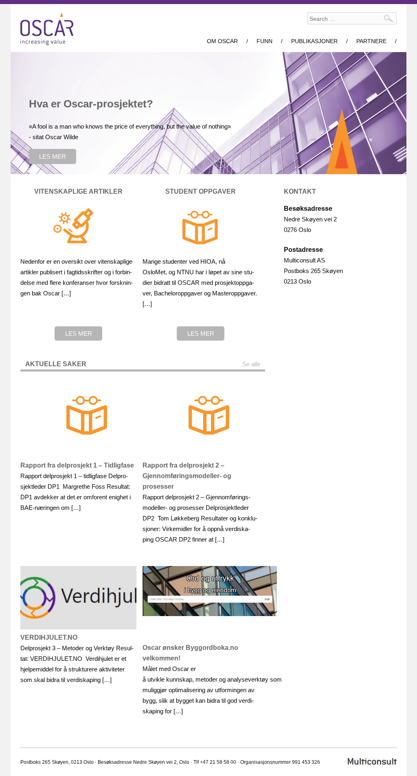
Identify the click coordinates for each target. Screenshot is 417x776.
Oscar (46, 28)
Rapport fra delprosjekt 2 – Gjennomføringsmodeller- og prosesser (187, 476)
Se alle (251, 364)
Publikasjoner (314, 41)
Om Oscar (222, 41)
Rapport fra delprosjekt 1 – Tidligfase (77, 465)
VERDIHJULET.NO (48, 637)
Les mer (52, 156)
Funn (264, 41)
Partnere (371, 41)
